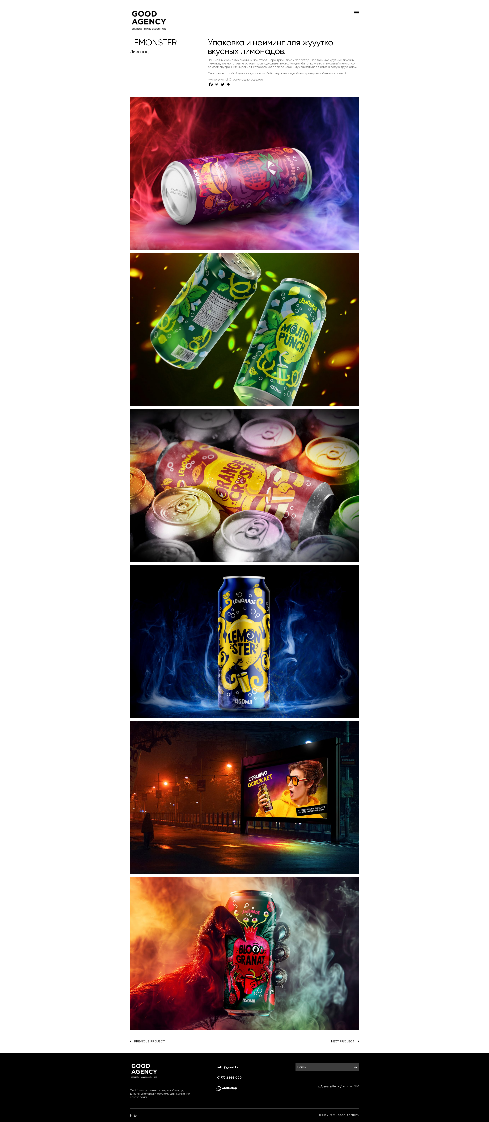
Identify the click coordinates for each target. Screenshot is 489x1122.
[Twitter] (222, 84)
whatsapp (229, 1088)
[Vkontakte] (228, 84)
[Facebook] (210, 84)
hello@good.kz (227, 1067)
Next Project (343, 1041)
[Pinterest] (216, 84)
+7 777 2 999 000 (229, 1077)
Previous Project (149, 1041)
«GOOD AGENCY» (347, 1115)
